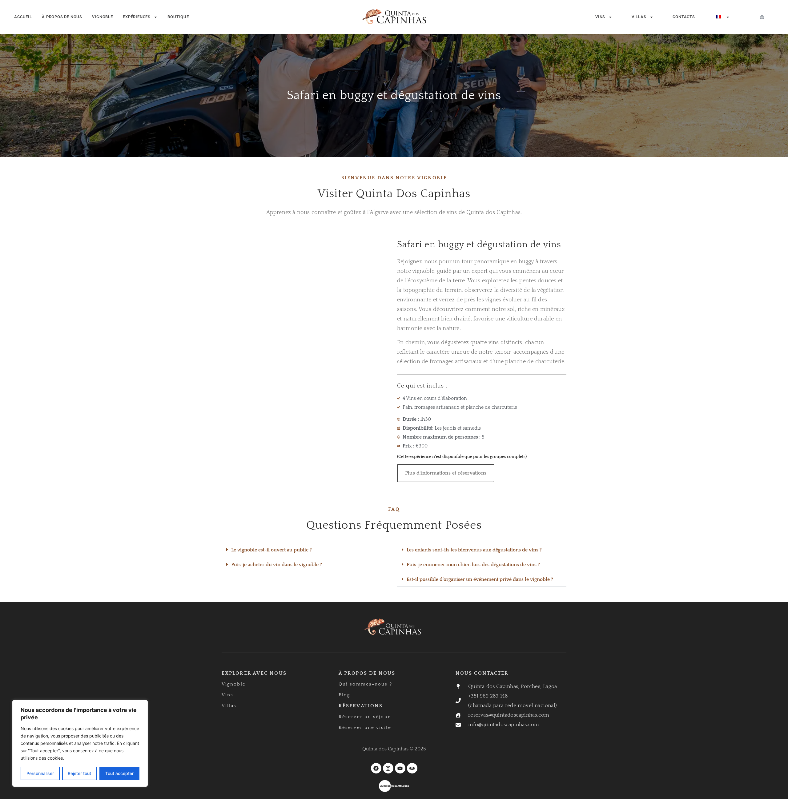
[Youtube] (400, 768)
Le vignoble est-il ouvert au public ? (271, 550)
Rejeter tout (79, 773)
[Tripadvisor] (412, 768)
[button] (306, 550)
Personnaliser (40, 773)
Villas (639, 16)
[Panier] (762, 17)
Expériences (137, 16)
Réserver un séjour (364, 716)
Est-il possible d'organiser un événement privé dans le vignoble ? (480, 579)
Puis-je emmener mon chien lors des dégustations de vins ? (473, 564)
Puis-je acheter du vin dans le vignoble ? (276, 564)
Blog (344, 695)
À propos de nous (62, 16)
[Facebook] (376, 768)
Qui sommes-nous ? (365, 684)
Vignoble (102, 16)
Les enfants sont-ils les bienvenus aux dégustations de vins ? (474, 550)
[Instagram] (388, 768)
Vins (600, 16)
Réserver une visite (365, 727)
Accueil (23, 16)
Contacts (684, 16)
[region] (80, 743)
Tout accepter (119, 773)
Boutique (178, 16)
